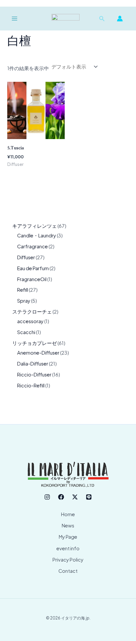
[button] (102, 19)
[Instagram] (47, 497)
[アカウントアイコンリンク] (120, 19)
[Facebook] (61, 497)
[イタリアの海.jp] (65, 18)
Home (68, 514)
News (68, 525)
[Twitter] (75, 497)
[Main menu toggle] (14, 18)
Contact (68, 571)
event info (68, 548)
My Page (68, 537)
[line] (89, 497)
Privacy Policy (68, 560)
